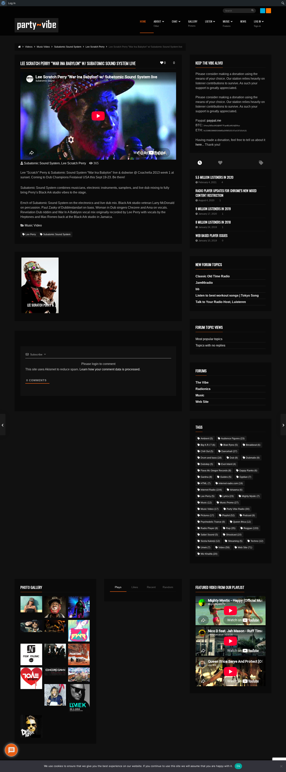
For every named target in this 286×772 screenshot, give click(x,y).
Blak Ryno (230, 445)
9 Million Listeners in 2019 (213, 208)
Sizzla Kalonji (210, 541)
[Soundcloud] (268, 10)
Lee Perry (30, 234)
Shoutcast (233, 534)
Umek (205, 547)
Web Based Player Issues (211, 235)
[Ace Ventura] (79, 675)
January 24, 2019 (207, 227)
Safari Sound (209, 534)
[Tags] (261, 163)
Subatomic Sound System (42, 163)
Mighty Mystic (251, 496)
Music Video (33, 225)
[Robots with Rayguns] (79, 630)
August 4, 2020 (206, 200)
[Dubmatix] (31, 726)
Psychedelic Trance (213, 521)
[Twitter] (262, 10)
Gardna (206, 477)
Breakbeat (253, 445)
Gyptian (245, 477)
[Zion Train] (55, 626)
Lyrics (228, 496)
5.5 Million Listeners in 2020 (214, 177)
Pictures (207, 515)
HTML (206, 483)
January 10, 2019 (207, 240)
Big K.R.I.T (208, 445)
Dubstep (207, 464)
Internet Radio (211, 489)
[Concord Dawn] (55, 672)
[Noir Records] (31, 654)
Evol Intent (228, 464)
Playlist (228, 515)
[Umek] (79, 698)
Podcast (249, 515)
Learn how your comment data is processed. (110, 369)
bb (197, 289)
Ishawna (236, 489)
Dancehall (229, 451)
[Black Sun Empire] (79, 654)
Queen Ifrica (242, 521)
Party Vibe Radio (238, 509)
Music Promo (229, 502)
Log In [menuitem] (12, 3)
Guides (225, 477)
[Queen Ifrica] (31, 604)
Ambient (207, 438)
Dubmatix (253, 457)
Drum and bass (211, 457)
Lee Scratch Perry (73, 163)
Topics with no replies (210, 345)
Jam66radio (204, 282)
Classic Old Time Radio (213, 276)
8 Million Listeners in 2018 (213, 222)
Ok (238, 766)
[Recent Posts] (200, 163)
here (199, 144)
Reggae (251, 528)
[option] (40, 285)
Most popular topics (209, 339)
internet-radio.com (231, 483)
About (157, 23)
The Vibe (202, 382)
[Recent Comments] (241, 163)
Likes (135, 587)
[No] (281, 766)
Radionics (203, 389)
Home (143, 21)
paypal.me (214, 120)
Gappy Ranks (248, 470)
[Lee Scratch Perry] (55, 607)
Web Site (202, 401)
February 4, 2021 (207, 182)
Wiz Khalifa (209, 554)
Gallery (192, 23)
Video (224, 547)
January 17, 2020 (207, 213)
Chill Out (207, 451)
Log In (257, 23)
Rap (230, 528)
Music (200, 395)
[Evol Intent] (31, 678)
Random (168, 587)
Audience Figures (233, 438)
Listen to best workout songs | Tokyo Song (227, 295)
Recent (151, 587)
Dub (234, 457)
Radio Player (209, 528)
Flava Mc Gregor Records (216, 470)
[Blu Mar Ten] (55, 651)
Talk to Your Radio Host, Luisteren (221, 302)
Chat (174, 21)
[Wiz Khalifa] (55, 695)
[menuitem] (3, 3)
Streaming (235, 541)
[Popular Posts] (220, 163)
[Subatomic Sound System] (79, 607)
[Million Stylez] (31, 626)
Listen (208, 21)
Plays (118, 587)
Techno (257, 541)
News (243, 21)
